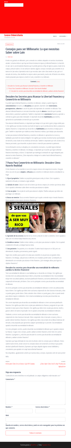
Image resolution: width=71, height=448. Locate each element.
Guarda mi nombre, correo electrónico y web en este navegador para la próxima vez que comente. (35, 426)
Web (7, 415)
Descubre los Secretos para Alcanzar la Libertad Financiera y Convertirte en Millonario (30, 86)
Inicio (55, 36)
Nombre (9, 407)
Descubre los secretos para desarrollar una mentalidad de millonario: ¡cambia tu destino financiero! (36, 91)
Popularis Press (46, 445)
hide (38, 82)
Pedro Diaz (10, 57)
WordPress (34, 445)
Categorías (62, 36)
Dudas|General (9, 44)
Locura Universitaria (13, 35)
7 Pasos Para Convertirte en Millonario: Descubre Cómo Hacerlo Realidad (26, 88)
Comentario (10, 379)
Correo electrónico (43, 407)
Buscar (6, 2)
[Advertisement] (35, 20)
